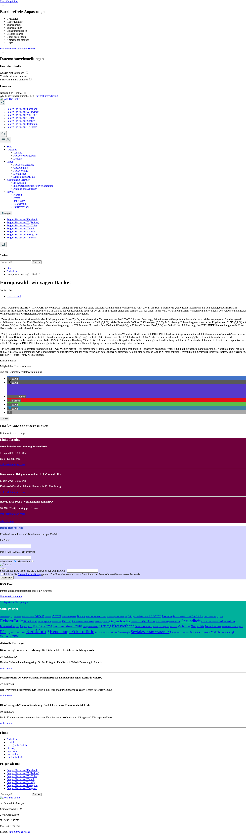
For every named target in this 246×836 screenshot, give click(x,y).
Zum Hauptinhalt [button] (9, 1)
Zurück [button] (4, 418)
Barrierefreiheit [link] (21, 206)
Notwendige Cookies (11, 92)
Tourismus (195, 632)
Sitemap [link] (32, 48)
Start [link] (9, 146)
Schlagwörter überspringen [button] (14, 602)
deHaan (176, 616)
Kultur (155, 627)
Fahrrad (66, 621)
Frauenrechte (88, 622)
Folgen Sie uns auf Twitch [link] (20, 117)
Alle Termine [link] (7, 521)
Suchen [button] (36, 262)
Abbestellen (23, 561)
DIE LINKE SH (210, 616)
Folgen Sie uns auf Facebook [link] (22, 108)
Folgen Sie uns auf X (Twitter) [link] (23, 111)
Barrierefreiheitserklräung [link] (13, 48)
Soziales (138, 631)
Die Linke (197, 616)
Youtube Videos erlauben (13, 76)
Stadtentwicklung (158, 632)
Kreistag (104, 626)
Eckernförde (11, 620)
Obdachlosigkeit (235, 626)
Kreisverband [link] (14, 296)
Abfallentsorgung (7, 616)
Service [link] (11, 191)
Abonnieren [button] (6, 577)
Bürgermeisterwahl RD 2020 (144, 616)
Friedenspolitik (102, 622)
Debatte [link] (17, 158)
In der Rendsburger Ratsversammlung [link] (33, 185)
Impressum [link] (19, 200)
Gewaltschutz (205, 622)
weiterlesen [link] (6, 668)
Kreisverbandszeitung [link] (24, 155)
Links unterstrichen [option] (17, 30)
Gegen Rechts (119, 621)
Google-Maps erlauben (12, 72)
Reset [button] (10, 42)
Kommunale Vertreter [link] (18, 179)
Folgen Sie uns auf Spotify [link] (21, 120)
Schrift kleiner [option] (14, 27)
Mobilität (183, 626)
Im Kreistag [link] (19, 182)
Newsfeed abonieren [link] (11, 596)
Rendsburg (37, 631)
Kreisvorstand (143, 626)
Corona (167, 616)
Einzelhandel (30, 621)
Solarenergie (124, 632)
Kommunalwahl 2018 (67, 626)
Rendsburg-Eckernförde (72, 631)
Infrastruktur (227, 621)
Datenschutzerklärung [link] (46, 96)
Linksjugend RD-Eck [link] (24, 176)
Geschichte (148, 621)
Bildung (81, 616)
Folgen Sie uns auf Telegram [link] (22, 127)
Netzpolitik (197, 626)
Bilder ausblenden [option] (16, 36)
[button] (3, 5)
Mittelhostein (173, 627)
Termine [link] (17, 152)
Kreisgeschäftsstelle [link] (23, 164)
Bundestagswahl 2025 (115, 616)
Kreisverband (123, 626)
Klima (47, 626)
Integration (16, 627)
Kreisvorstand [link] (20, 170)
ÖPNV (16, 636)
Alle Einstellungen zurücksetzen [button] (17, 96)
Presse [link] (16, 197)
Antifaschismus (28, 616)
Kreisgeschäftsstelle (90, 627)
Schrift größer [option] (14, 24)
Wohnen (5, 636)
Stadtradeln (176, 632)
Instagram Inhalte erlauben (14, 79)
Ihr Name (5, 540)
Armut (56, 616)
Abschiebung (17, 616)
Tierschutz (185, 632)
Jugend (23, 626)
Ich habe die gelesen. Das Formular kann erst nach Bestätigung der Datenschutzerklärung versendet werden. (73, 574)
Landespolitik (163, 627)
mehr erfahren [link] (7, 464)
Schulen (113, 632)
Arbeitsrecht (48, 616)
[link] (10, 99)
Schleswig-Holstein (102, 632)
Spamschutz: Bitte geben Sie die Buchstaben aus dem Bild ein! (33, 570)
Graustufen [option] (12, 18)
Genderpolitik (136, 622)
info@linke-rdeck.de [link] (19, 831)
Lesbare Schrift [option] (15, 33)
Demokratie (185, 616)
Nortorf (225, 627)
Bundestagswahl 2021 (96, 616)
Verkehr (216, 632)
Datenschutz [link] (19, 203)
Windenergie (228, 632)
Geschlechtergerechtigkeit (168, 622)
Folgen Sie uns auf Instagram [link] (22, 123)
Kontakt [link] (17, 194)
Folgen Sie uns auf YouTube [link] (22, 114)
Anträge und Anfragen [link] (25, 188)
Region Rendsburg (18, 632)
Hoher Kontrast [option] (15, 21)
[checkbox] (27, 73)
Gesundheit (190, 620)
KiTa (30, 626)
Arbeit (39, 616)
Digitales (220, 616)
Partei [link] (10, 161)
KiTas (37, 626)
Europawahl (56, 622)
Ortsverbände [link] (20, 167)
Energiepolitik (44, 621)
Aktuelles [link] (12, 149)
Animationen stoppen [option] (18, 39)
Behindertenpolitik (69, 616)
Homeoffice (214, 622)
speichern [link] (20, 464)
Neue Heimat (213, 626)
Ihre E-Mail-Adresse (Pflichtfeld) (17, 551)
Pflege (5, 632)
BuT (126, 616)
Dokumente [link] (19, 173)
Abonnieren (6, 561)
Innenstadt (6, 626)
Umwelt (205, 632)
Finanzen (77, 621)
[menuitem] (126, 108)
